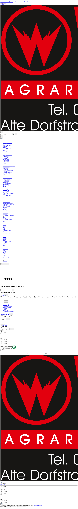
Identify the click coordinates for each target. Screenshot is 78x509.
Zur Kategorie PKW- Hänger (8, 215)
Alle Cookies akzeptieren (21, 506)
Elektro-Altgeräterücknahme (8, 311)
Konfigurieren (13, 506)
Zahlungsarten (3, 3)
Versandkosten (22, 353)
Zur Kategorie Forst (7, 195)
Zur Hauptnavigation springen (24, 1)
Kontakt (2, 4)
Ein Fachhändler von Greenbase (6, 2)
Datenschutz (5, 310)
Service (2, 301)
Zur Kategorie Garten (7, 148)
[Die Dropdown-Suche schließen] (16, 134)
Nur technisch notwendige (5, 506)
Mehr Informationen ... (38, 505)
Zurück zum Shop (3, 284)
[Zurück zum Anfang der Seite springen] (1, 504)
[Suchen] (13, 134)
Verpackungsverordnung (7, 306)
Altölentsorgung (6, 305)
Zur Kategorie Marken (7, 219)
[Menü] (1, 132)
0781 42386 (4, 325)
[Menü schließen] (3, 144)
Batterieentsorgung (6, 304)
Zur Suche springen (15, 1)
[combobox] (6, 134)
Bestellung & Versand (4, 314)
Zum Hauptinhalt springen (5, 1)
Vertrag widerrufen (4, 344)
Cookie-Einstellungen (7, 307)
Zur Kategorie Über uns (7, 143)
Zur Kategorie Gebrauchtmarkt (9, 258)
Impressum (5, 308)
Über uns (2, 295)
